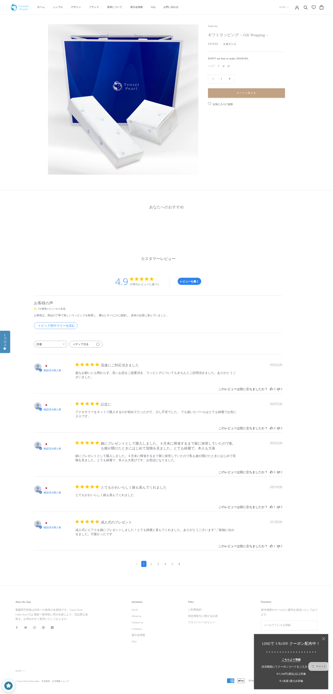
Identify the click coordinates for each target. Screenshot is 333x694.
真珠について (114, 7)
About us (136, 616)
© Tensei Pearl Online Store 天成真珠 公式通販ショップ (42, 681)
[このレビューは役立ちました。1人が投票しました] (271, 507)
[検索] (306, 7)
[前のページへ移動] (137, 564)
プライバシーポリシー (201, 623)
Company (137, 629)
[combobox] (50, 344)
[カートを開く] (321, 7)
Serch (135, 610)
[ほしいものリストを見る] (314, 7)
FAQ (153, 7)
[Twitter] (223, 66)
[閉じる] (323, 638)
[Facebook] (218, 66)
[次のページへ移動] (179, 564)
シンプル (58, 7)
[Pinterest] (228, 66)
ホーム (41, 7)
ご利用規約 (195, 610)
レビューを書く (189, 281)
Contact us (137, 623)
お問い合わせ (170, 7)
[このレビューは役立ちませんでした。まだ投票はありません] (278, 389)
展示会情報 (136, 7)
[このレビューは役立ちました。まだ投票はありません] (271, 389)
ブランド (94, 7)
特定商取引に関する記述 (203, 616)
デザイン (76, 7)
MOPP (282, 7)
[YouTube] (52, 627)
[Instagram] (34, 627)
